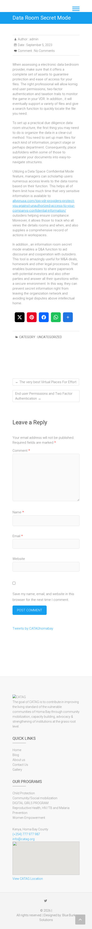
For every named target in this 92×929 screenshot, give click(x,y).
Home (17, 750)
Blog (16, 755)
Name (18, 512)
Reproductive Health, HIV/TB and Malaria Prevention (41, 810)
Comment (21, 451)
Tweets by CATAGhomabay (33, 628)
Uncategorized (49, 337)
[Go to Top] (80, 920)
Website (19, 559)
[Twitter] (45, 900)
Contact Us (20, 764)
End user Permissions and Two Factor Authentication (43, 396)
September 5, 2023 (38, 45)
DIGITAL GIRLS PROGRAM (30, 803)
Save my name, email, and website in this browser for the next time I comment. (43, 597)
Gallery (17, 769)
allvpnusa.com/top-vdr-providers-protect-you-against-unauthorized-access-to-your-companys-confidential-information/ (44, 206)
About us (19, 760)
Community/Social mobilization (35, 798)
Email (18, 536)
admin (33, 39)
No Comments (44, 51)
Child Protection (24, 793)
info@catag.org (24, 839)
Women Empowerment (29, 817)
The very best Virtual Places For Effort (45, 382)
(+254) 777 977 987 (26, 834)
